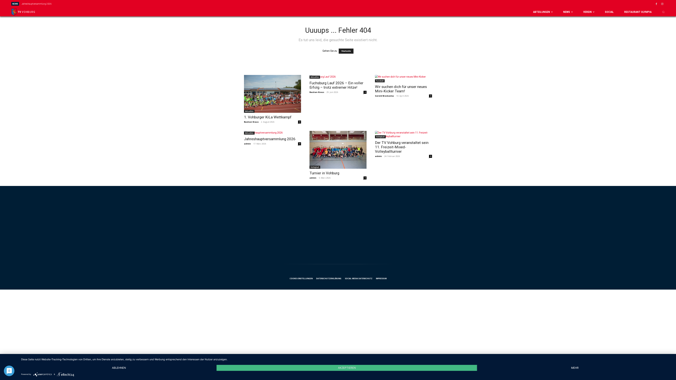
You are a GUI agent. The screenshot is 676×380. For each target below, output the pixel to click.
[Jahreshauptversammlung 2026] (272, 133)
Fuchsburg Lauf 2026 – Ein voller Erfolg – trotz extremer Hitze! (336, 85)
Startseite (346, 51)
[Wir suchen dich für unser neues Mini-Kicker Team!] (403, 78)
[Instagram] (662, 4)
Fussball (380, 81)
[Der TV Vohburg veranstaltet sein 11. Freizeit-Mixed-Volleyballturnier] (403, 134)
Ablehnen (119, 367)
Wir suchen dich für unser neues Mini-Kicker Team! (401, 89)
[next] (391, 4)
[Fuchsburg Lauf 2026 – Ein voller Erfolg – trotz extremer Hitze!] (338, 77)
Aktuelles (249, 111)
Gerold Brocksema (384, 95)
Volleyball (315, 167)
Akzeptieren (347, 367)
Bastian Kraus (251, 122)
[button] (663, 12)
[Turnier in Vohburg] (338, 150)
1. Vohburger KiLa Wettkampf (268, 117)
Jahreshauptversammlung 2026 (36, 4)
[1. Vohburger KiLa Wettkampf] (272, 94)
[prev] (385, 4)
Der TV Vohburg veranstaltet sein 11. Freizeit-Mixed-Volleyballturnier (401, 147)
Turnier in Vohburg (324, 173)
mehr (575, 367)
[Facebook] (656, 4)
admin (247, 143)
